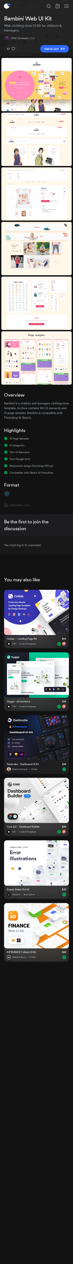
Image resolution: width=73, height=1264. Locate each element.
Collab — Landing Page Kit (22, 638)
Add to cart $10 (54, 48)
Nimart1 (16, 894)
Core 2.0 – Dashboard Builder (23, 826)
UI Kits (34, 769)
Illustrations (28, 894)
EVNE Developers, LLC (22, 38)
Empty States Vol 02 (18, 889)
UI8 (13, 644)
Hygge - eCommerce (18, 701)
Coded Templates (27, 644)
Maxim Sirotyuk (19, 769)
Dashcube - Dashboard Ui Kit (23, 764)
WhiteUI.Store (19, 957)
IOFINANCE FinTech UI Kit (21, 952)
